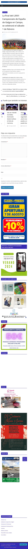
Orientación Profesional (6, 524)
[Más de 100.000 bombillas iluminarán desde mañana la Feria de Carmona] (8, 104)
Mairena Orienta (4, 530)
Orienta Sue (3, 519)
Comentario (4, 141)
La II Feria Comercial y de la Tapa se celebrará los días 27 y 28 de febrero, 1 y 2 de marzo (13, 95)
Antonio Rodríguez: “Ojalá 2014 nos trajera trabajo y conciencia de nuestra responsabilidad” (15, 90)
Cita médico (3, 535)
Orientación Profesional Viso (7, 526)
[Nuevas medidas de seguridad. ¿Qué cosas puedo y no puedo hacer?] (21, 104)
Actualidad (5, 12)
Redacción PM (15, 32)
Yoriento (3, 528)
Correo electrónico (6, 166)
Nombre (3, 159)
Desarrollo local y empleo (6, 532)
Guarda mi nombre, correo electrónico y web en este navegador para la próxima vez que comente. (14, 182)
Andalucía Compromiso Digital (7, 522)
